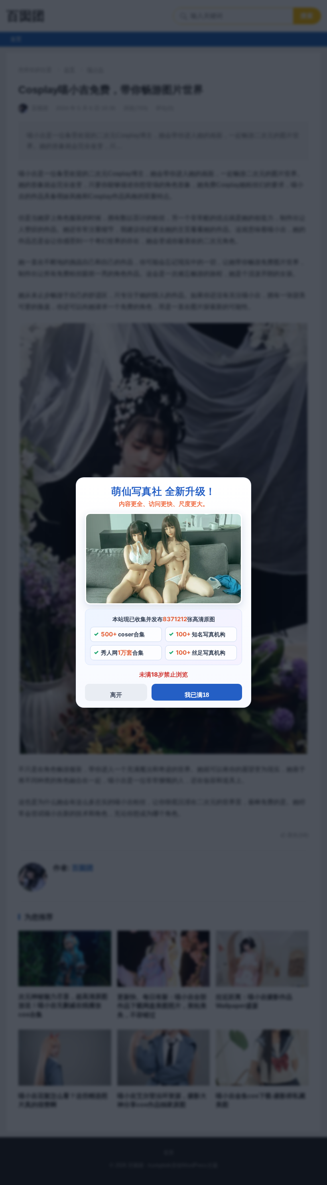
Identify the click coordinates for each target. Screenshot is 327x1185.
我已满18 (197, 694)
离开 (116, 694)
